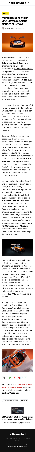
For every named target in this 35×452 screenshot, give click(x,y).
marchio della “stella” (23, 68)
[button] (3, 3)
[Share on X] (3, 378)
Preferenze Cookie (22, 446)
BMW (5, 422)
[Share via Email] (10, 378)
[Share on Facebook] (7, 378)
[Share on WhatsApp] (25, 378)
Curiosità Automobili (10, 400)
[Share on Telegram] (22, 378)
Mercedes (5, 13)
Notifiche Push (11, 446)
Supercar (24, 400)
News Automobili (12, 422)
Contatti (15, 444)
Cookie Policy (23, 444)
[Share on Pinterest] (18, 378)
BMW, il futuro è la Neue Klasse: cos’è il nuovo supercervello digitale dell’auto (17, 418)
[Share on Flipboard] (14, 378)
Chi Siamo (9, 444)
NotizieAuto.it (17, 3)
